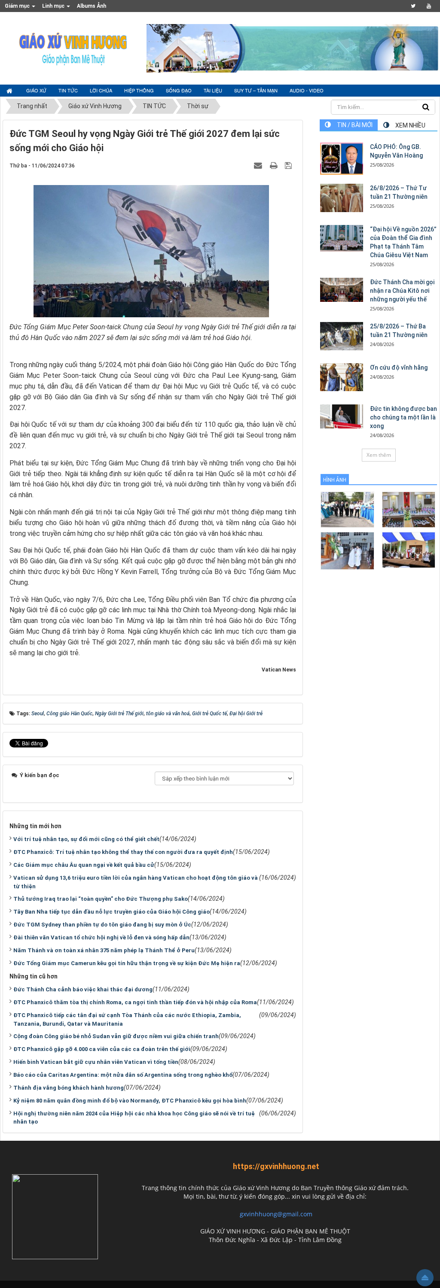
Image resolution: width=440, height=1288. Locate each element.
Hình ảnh (334, 480)
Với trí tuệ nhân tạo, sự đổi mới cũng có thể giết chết (86, 839)
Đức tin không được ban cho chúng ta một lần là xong (403, 417)
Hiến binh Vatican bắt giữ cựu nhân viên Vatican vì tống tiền (95, 1062)
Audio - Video (307, 90)
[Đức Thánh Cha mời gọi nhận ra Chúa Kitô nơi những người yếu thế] (341, 290)
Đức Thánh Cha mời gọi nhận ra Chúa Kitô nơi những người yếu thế (402, 291)
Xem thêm (379, 455)
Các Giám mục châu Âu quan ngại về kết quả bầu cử (83, 865)
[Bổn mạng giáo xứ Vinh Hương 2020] (347, 550)
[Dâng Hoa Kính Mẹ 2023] (409, 509)
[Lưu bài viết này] (289, 165)
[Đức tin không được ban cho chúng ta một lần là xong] (341, 416)
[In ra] (274, 165)
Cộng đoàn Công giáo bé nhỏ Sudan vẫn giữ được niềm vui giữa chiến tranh (116, 1036)
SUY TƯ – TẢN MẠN (256, 90)
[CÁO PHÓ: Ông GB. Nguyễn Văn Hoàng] (341, 159)
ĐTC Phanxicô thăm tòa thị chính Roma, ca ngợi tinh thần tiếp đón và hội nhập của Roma (135, 1002)
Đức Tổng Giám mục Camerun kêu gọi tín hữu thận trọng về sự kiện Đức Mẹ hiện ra (126, 963)
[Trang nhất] (10, 91)
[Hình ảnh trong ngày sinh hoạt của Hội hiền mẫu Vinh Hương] (409, 549)
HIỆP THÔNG (139, 90)
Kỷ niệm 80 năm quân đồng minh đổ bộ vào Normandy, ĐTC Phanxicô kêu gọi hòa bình (129, 1100)
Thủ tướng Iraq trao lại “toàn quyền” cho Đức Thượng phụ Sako (100, 899)
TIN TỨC (68, 90)
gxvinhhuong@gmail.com (276, 1214)
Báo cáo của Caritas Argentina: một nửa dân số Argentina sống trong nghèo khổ (122, 1075)
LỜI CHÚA (101, 90)
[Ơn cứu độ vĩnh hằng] (341, 377)
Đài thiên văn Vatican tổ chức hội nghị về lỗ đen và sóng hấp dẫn (101, 937)
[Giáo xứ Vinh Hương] (73, 47)
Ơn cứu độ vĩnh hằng (399, 367)
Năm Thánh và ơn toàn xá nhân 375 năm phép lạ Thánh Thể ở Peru (104, 950)
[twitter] (413, 6)
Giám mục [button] (18, 6)
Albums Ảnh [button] (91, 6)
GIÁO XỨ (36, 90)
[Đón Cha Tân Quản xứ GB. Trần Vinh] (347, 509)
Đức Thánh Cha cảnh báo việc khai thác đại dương (83, 989)
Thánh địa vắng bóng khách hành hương (68, 1087)
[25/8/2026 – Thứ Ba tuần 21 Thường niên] (341, 336)
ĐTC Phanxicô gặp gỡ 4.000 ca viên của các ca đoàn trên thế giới (101, 1049)
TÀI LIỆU (213, 90)
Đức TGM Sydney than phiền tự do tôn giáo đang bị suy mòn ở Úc (102, 924)
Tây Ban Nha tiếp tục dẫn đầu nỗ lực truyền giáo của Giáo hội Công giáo (111, 911)
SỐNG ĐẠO (179, 90)
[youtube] (429, 6)
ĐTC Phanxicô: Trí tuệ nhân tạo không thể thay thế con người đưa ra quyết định (123, 852)
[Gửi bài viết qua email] (259, 165)
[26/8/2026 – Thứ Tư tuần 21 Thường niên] (341, 198)
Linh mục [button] (54, 6)
